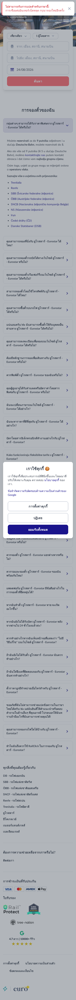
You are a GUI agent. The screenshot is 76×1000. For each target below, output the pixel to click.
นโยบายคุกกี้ (51, 480)
